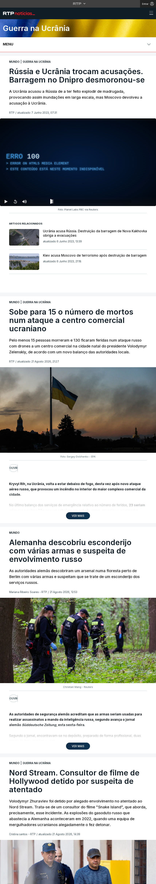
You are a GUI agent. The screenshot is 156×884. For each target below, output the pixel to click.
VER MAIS (78, 515)
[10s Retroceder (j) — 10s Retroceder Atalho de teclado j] (15, 201)
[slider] (91, 202)
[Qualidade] (140, 201)
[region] (78, 162)
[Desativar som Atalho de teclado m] (24, 201)
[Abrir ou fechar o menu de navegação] (150, 13)
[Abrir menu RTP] (78, 3)
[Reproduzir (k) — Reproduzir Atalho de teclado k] (6, 201)
